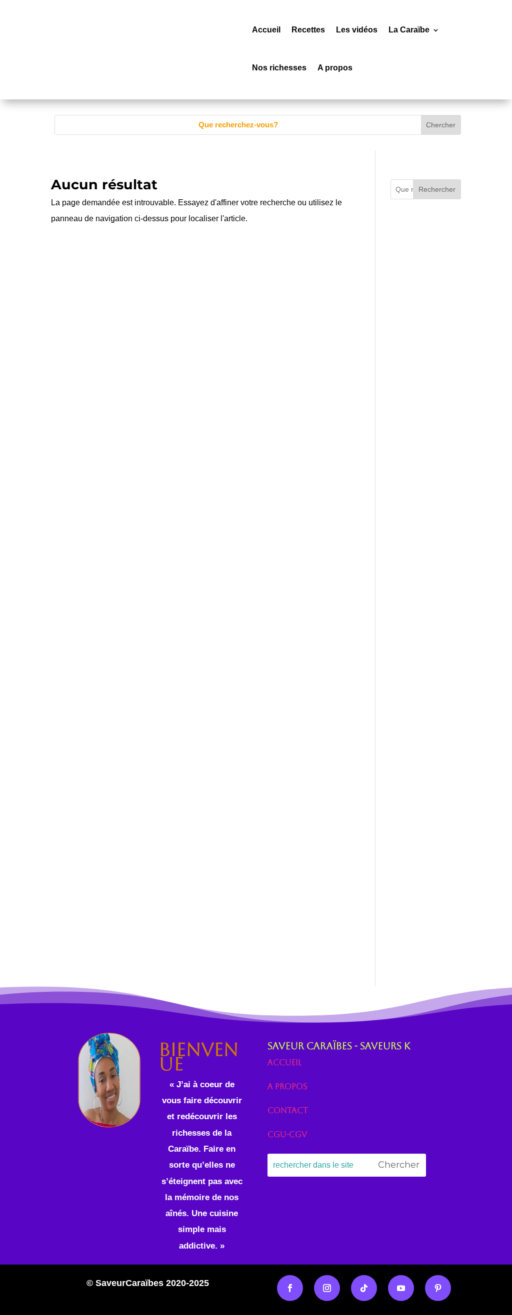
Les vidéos (357, 29)
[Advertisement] (425, 429)
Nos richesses (279, 67)
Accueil (266, 29)
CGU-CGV (287, 1134)
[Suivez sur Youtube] (401, 1288)
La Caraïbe (409, 29)
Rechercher (437, 189)
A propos (335, 67)
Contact (288, 1110)
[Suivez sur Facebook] (290, 1288)
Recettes (308, 29)
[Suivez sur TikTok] (364, 1288)
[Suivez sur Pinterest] (438, 1288)
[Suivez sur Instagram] (327, 1288)
